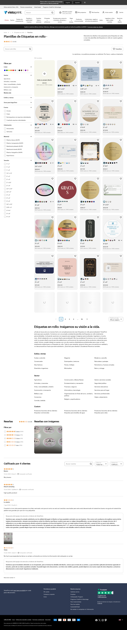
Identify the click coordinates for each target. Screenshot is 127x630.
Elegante (67, 358)
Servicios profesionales (102, 393)
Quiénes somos (74, 592)
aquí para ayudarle (19, 590)
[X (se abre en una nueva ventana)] (99, 620)
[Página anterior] (56, 319)
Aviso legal (47, 619)
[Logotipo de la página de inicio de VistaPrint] (13, 12)
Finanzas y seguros (70, 386)
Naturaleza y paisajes (101, 361)
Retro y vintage (99, 368)
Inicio (5, 32)
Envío (45, 597)
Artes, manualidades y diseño (43, 386)
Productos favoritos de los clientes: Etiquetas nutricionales (45, 412)
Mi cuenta (46, 592)
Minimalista (68, 368)
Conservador (38, 361)
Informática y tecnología (72, 390)
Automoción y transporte (42, 390)
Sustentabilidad (75, 607)
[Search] (91, 464)
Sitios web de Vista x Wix (11, 7)
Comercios (37, 397)
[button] (8, 538)
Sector (6, 75)
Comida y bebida (39, 400)
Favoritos (119, 49)
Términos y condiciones (38, 619)
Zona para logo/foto (10, 102)
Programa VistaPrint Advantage (52, 7)
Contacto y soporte (49, 594)
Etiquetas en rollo (19, 32)
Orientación (8, 125)
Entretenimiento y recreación (73, 383)
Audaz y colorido (39, 358)
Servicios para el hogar (101, 390)
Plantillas (30, 32)
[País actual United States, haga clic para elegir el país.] (121, 620)
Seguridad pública (100, 383)
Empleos (73, 594)
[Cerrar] (85, 2)
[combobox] (38, 13)
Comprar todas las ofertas (95, 27)
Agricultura (38, 380)
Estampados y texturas (71, 361)
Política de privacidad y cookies (23, 619)
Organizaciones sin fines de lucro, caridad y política (78, 394)
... (10, 32)
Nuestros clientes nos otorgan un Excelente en (108, 602)
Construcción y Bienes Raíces (74, 380)
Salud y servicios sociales (102, 380)
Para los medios (75, 604)
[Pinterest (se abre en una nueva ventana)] (106, 620)
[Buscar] (52, 12)
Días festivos (38, 365)
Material (6, 136)
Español (77, 2)
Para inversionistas (75, 602)
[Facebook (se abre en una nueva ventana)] (96, 620)
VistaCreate (37, 7)
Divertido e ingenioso (41, 368)
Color (5, 67)
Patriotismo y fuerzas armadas (104, 365)
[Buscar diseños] (30, 49)
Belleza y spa (38, 393)
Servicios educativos (101, 386)
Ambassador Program (76, 597)
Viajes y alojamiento (100, 397)
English (68, 2)
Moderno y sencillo (100, 358)
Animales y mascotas (41, 383)
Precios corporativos (26, 7)
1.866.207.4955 (7, 619)
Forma (6, 107)
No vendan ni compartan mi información (82, 609)
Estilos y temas (9, 97)
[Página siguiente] (87, 319)
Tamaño (6, 160)
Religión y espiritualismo (72, 399)
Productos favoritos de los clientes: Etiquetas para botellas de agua (75, 412)
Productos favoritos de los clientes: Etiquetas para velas (105, 412)
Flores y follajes (69, 365)
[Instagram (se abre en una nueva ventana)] (103, 620)
